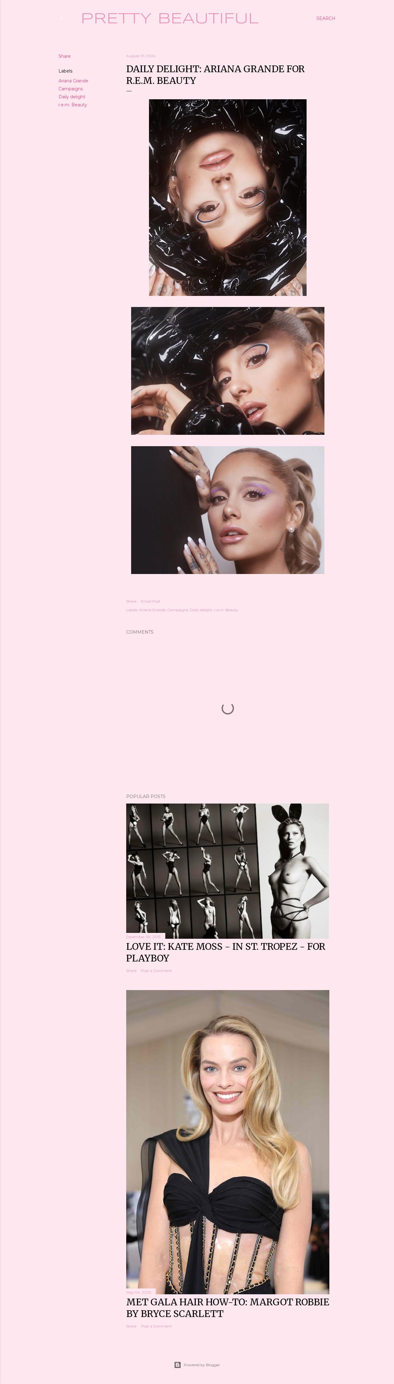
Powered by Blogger (202, 1364)
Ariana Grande (73, 81)
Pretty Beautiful (170, 19)
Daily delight (71, 97)
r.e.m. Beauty (72, 105)
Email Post (150, 601)
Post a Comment (156, 970)
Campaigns (70, 89)
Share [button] (64, 56)
